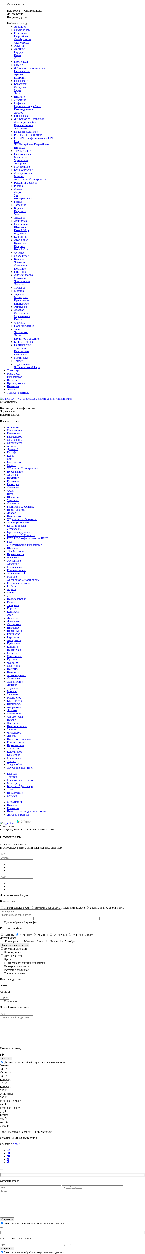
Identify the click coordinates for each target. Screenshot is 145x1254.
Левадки (19, 335)
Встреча (12, 379)
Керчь (17, 55)
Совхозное (20, 278)
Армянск (19, 74)
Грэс (16, 141)
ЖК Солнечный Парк (27, 367)
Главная (12, 773)
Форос (18, 192)
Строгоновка (22, 316)
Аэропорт (20, 26)
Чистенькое (21, 332)
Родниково (20, 233)
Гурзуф (18, 52)
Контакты (13, 808)
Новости (12, 805)
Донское (19, 284)
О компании (14, 801)
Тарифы (12, 776)
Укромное (20, 99)
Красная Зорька (23, 125)
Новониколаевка (24, 325)
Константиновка (24, 341)
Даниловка (20, 220)
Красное (19, 258)
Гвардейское (21, 36)
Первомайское (22, 153)
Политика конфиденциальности (26, 811)
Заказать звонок (45, 398)
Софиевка (20, 103)
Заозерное (20, 204)
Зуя (16, 195)
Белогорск (20, 83)
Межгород (13, 373)
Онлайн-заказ (64, 398)
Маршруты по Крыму (20, 779)
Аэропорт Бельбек (25, 122)
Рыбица (19, 185)
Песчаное (20, 268)
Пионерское (21, 303)
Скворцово (21, 223)
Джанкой (19, 48)
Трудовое (19, 287)
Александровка (23, 274)
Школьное (20, 227)
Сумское (19, 252)
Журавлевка (21, 128)
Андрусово (21, 306)
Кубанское (20, 243)
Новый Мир (21, 230)
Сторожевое (21, 255)
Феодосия (20, 87)
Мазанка (19, 290)
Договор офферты (18, 814)
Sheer (16, 1143)
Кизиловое (20, 354)
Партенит (20, 77)
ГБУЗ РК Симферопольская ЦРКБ (34, 138)
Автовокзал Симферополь (30, 179)
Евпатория (20, 32)
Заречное (19, 294)
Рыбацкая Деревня (25, 182)
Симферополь (22, 39)
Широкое (19, 147)
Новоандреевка (23, 109)
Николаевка (21, 115)
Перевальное (22, 71)
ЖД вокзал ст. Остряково (29, 118)
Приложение (15, 792)
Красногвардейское (26, 131)
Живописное (22, 281)
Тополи (18, 360)
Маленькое (20, 157)
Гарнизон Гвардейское (27, 106)
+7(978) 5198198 (26, 398)
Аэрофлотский (23, 173)
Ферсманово (21, 313)
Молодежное (22, 166)
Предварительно (17, 383)
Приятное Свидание (26, 338)
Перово (18, 319)
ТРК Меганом (22, 150)
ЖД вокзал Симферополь (29, 67)
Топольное (20, 348)
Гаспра (18, 201)
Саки (17, 58)
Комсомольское (23, 169)
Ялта (17, 93)
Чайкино (19, 262)
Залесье (18, 329)
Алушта (19, 45)
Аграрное (20, 163)
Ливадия (19, 217)
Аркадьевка (21, 239)
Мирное (19, 176)
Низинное (20, 271)
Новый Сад (21, 249)
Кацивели (20, 211)
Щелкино (20, 96)
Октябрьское (21, 42)
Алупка (18, 188)
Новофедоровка (23, 198)
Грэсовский (21, 80)
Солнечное (20, 265)
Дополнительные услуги (14, 945)
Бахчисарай (21, 61)
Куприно (19, 246)
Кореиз (18, 208)
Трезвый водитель (18, 392)
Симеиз (18, 64)
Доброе (18, 112)
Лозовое (19, 309)
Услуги (11, 789)
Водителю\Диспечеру (20, 786)
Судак (17, 90)
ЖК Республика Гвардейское (31, 144)
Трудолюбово (22, 364)
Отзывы (12, 795)
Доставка (12, 389)
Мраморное (21, 297)
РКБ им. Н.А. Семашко (28, 134)
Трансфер (13, 370)
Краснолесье (21, 300)
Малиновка (21, 357)
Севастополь (22, 29)
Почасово (13, 386)
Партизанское (22, 344)
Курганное (20, 236)
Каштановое (21, 351)
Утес (17, 214)
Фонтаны (19, 322)
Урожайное (21, 160)
